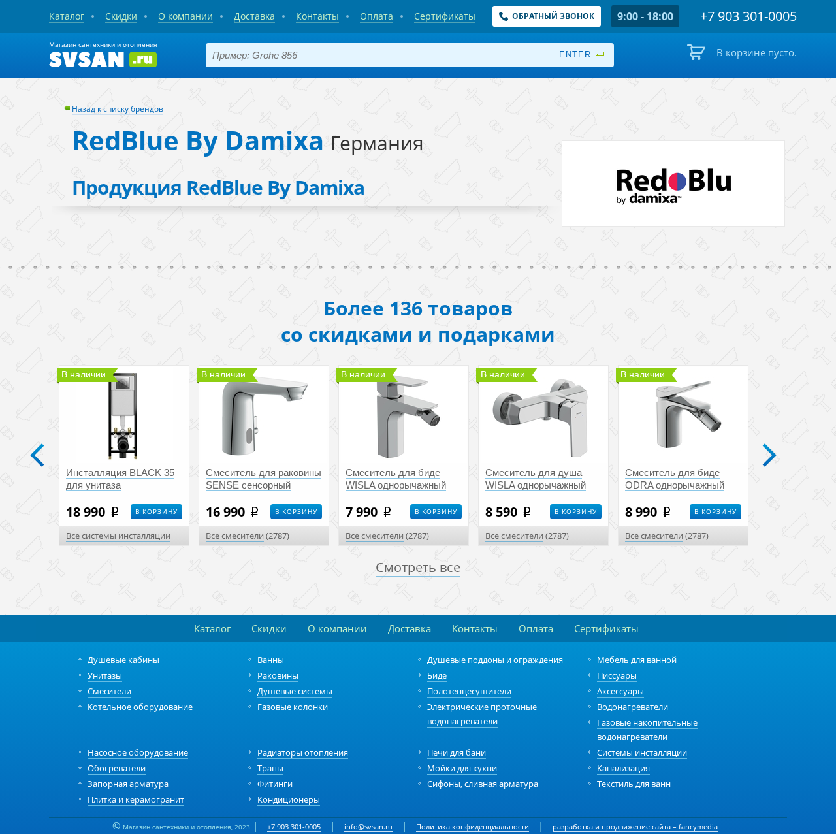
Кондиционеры (288, 799)
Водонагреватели (632, 707)
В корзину (156, 511)
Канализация (623, 768)
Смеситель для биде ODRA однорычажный (674, 478)
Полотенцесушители (469, 691)
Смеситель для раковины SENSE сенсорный (263, 478)
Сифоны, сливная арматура (482, 784)
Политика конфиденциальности (472, 826)
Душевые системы (294, 691)
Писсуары (617, 675)
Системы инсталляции (642, 752)
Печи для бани (456, 752)
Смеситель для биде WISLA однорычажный (396, 478)
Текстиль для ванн (634, 784)
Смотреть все (418, 567)
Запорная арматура (128, 784)
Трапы (270, 768)
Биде (437, 675)
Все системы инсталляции (118, 535)
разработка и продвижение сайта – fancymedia (635, 826)
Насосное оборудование (138, 752)
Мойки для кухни (462, 768)
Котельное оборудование (140, 707)
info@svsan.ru (368, 826)
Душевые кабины (123, 660)
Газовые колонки (292, 707)
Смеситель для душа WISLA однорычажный (535, 478)
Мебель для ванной (637, 660)
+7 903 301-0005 (294, 826)
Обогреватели (117, 768)
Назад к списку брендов (117, 108)
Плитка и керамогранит (136, 799)
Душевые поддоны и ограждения (495, 660)
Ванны (270, 660)
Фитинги (275, 784)
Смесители (109, 691)
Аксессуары (620, 691)
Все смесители (235, 535)
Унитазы (105, 675)
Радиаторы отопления (302, 752)
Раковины (277, 675)
